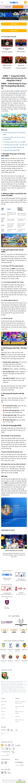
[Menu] (2, 2)
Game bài (4, 701)
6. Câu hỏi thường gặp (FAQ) (11, 150)
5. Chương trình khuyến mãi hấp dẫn (13, 147)
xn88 (17, 91)
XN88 (19, 780)
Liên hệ (17, 716)
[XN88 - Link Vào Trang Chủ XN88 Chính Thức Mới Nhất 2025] (14, 2)
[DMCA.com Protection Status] (20, 782)
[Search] (25, 2)
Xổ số (3, 714)
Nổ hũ (3, 718)
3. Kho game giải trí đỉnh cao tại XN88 (14, 142)
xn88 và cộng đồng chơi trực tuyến (14, 550)
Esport (3, 711)
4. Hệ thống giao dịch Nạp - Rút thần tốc (15, 145)
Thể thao (3, 708)
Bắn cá (3, 704)
